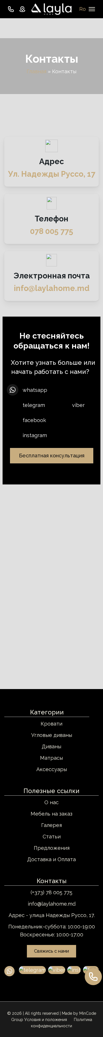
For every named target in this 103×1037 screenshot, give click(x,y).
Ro (82, 9)
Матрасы (51, 758)
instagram (35, 435)
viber (78, 405)
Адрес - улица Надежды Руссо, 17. (52, 915)
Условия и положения (46, 1019)
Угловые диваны (51, 735)
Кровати (51, 724)
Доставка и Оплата (51, 859)
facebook (34, 420)
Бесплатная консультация (51, 456)
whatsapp (35, 390)
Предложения (52, 848)
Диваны (51, 746)
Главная (36, 71)
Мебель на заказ (51, 814)
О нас (51, 802)
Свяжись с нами (51, 951)
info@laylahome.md (52, 904)
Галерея (51, 825)
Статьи (52, 837)
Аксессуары (51, 769)
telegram (34, 405)
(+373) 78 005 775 (51, 892)
